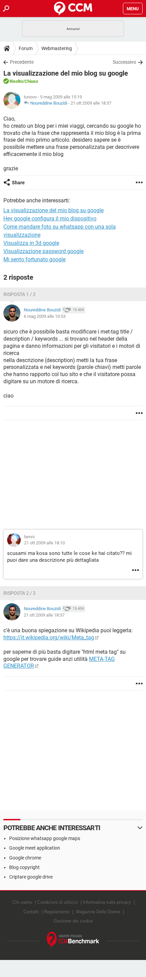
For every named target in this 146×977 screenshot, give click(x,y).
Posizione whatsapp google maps (44, 838)
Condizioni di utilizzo (57, 902)
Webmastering (56, 48)
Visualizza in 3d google (31, 243)
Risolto (16, 81)
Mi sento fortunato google (34, 259)
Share (18, 182)
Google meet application (34, 848)
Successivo (124, 62)
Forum (26, 48)
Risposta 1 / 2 (19, 294)
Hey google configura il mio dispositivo (49, 218)
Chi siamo (22, 902)
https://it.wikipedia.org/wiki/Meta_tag (48, 637)
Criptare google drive (31, 877)
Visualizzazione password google (43, 251)
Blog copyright (24, 867)
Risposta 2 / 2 (19, 593)
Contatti (31, 911)
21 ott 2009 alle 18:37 (91, 103)
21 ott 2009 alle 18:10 (44, 542)
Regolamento (57, 911)
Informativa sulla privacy (107, 902)
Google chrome (25, 857)
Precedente (22, 62)
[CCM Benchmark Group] (73, 940)
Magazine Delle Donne (98, 911)
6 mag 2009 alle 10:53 (45, 316)
